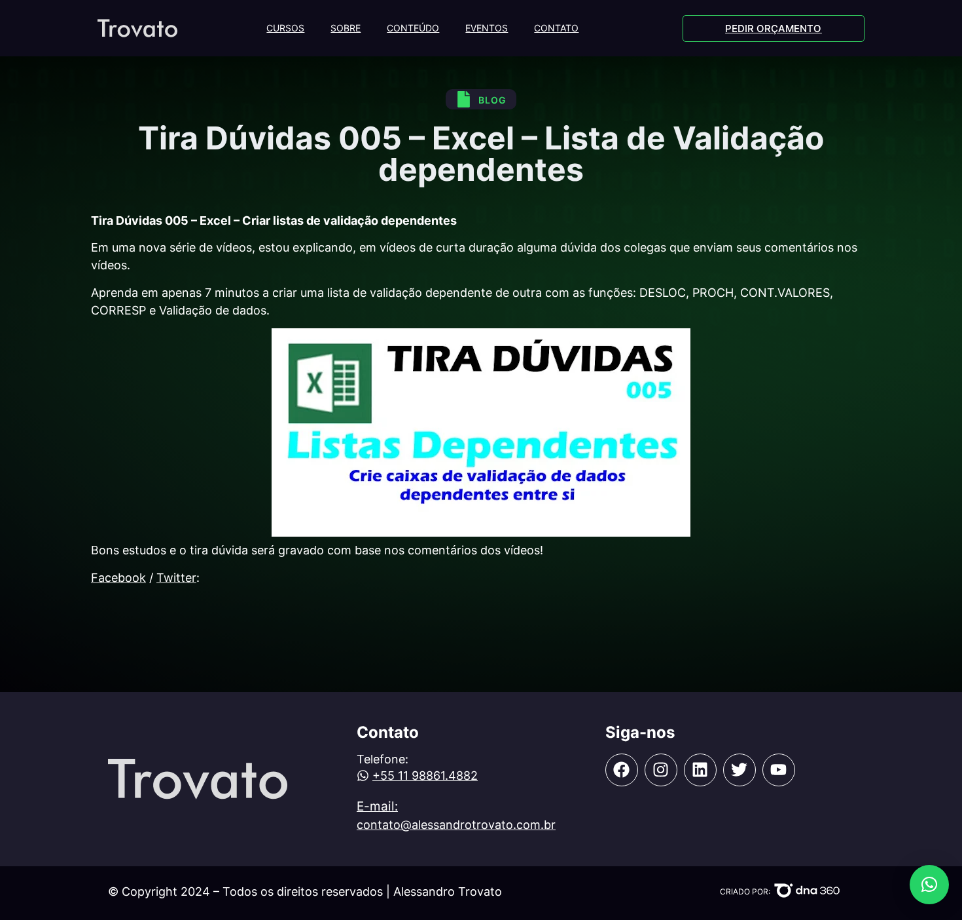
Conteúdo (413, 27)
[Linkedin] (700, 770)
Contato (556, 27)
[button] (929, 884)
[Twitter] (739, 770)
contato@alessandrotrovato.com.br (456, 825)
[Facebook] (621, 770)
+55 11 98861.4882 (425, 775)
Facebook (118, 578)
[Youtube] (778, 770)
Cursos (285, 27)
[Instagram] (661, 770)
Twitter (176, 578)
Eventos (486, 27)
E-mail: (377, 806)
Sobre (345, 27)
